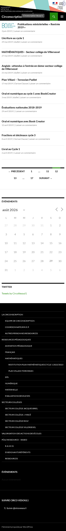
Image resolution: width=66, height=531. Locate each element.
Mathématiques (13, 358)
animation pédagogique (18, 346)
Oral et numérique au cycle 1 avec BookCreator (29, 93)
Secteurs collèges (12, 402)
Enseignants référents (17, 452)
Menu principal (62, 17)
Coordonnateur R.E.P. (17, 327)
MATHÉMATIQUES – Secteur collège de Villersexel (31, 51)
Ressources (11, 458)
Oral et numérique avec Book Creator (23, 121)
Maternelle (11, 389)
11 (47, 171)
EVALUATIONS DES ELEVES (17, 396)
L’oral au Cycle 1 (11, 149)
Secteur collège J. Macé (18, 414)
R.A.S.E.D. (9, 446)
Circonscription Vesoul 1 (18, 16)
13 (15, 178)
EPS (6, 377)
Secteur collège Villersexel (20, 427)
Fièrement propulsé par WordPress (17, 527)
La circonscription (12, 314)
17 (31, 178)
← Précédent (16, 171)
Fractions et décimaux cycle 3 (19, 135)
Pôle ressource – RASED (14, 439)
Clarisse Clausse (21, 83)
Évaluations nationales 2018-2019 (22, 107)
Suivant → (45, 178)
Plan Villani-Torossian (20, 371)
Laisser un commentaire (24, 31)
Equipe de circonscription (20, 321)
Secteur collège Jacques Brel (21, 408)
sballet (17, 42)
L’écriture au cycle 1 (13, 38)
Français (10, 352)
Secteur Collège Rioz (16, 421)
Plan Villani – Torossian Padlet (19, 79)
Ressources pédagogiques (16, 339)
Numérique (11, 383)
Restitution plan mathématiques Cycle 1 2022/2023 (35, 364)
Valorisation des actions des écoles (21, 433)
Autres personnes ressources (21, 333)
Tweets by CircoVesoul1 (14, 293)
